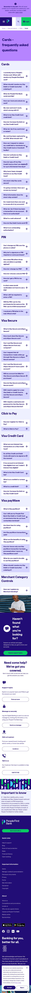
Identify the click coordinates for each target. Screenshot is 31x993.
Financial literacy (7, 854)
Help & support (6, 843)
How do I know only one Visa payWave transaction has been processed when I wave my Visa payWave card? (14, 550)
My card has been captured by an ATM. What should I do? (14, 137)
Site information (7, 883)
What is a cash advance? (12, 218)
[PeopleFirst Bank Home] (8, 22)
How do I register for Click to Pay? (13, 423)
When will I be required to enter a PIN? (12, 296)
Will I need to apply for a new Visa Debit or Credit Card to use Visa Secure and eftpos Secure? (13, 393)
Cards (26, 28)
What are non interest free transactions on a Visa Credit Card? (13, 446)
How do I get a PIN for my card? (12, 279)
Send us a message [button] (15, 725)
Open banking (6, 856)
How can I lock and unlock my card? (14, 102)
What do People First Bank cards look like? (12, 95)
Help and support (12, 28)
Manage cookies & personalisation (12, 871)
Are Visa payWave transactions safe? (14, 534)
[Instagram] (8, 932)
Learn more (19, 12)
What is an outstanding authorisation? (11, 229)
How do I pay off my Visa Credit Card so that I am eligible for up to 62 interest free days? (14, 164)
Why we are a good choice (10, 909)
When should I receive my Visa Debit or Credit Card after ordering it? (14, 86)
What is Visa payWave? (11, 509)
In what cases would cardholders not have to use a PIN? (14, 288)
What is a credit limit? (11, 486)
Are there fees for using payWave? (11, 526)
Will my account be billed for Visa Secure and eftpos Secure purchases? (14, 376)
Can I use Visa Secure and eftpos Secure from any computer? (12, 345)
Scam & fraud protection (9, 848)
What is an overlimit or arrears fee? (14, 481)
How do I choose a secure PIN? (14, 273)
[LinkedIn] (13, 932)
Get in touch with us (15, 830)
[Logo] (10, 822)
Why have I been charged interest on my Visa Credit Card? (12, 173)
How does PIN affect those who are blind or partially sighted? (13, 262)
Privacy (4, 877)
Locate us (5, 906)
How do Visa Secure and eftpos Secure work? (14, 384)
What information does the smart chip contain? (13, 196)
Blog (3, 845)
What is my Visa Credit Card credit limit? (13, 116)
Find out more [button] (15, 699)
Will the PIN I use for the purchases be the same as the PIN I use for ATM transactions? (14, 304)
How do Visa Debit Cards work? (14, 223)
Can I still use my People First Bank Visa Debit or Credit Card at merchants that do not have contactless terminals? (14, 517)
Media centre (6, 914)
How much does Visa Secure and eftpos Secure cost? (13, 337)
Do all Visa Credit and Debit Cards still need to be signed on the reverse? (14, 456)
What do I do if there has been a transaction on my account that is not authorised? (14, 211)
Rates (3, 851)
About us (5, 900)
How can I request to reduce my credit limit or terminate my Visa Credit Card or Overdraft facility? (14, 146)
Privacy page (17, 982)
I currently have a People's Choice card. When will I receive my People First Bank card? (13, 76)
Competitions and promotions (11, 903)
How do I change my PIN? (12, 269)
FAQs (21, 28)
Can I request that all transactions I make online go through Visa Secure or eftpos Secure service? (14, 356)
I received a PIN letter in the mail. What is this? (13, 312)
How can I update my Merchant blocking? (11, 590)
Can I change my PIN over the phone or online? (14, 247)
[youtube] (18, 932)
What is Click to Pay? (10, 429)
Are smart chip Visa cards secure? (12, 182)
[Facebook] (3, 932)
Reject (22, 987)
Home (3, 28)
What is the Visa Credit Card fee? (13, 474)
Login (27, 21)
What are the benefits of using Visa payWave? (14, 541)
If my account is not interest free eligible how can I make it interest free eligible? (14, 465)
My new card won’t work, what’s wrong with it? (12, 109)
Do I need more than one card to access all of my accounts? (14, 203)
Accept (9, 987)
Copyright (5, 888)
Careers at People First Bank (10, 911)
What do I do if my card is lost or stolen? (14, 130)
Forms (4, 880)
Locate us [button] (15, 749)
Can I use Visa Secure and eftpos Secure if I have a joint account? (13, 366)
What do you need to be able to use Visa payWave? (13, 559)
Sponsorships (6, 917)
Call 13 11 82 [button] (15, 772)
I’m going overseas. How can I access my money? (14, 189)
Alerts (4, 869)
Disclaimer (5, 885)
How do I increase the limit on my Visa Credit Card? (14, 123)
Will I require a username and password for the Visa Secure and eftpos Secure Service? (13, 404)
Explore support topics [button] (15, 653)
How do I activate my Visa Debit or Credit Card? (12, 156)
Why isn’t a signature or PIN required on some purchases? (13, 254)
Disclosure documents (9, 874)
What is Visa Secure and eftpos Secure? (14, 330)
